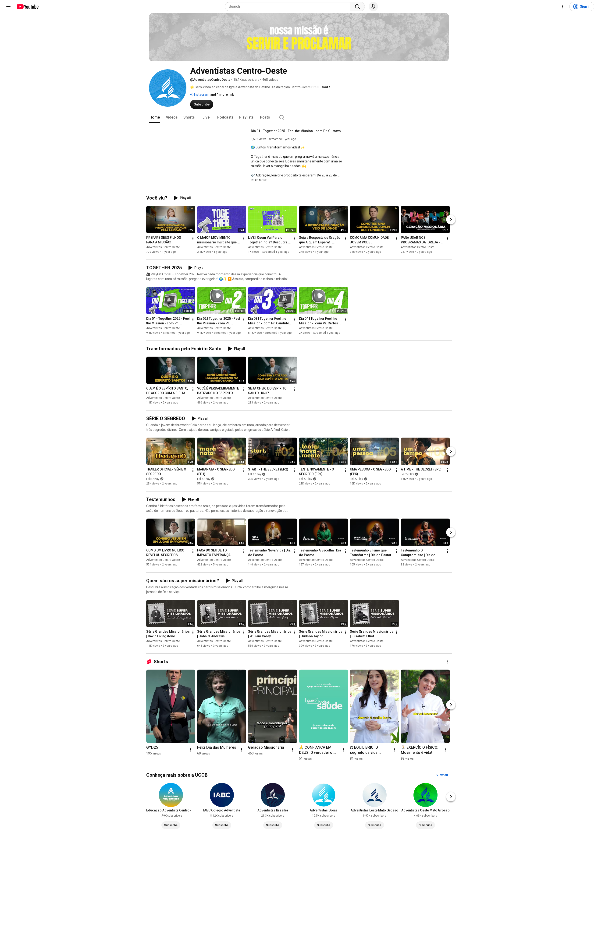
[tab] (154, 117)
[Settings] (563, 6)
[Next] (451, 219)
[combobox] (289, 6)
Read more (259, 180)
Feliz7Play (152, 479)
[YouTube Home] (27, 6)
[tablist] (299, 117)
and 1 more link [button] (222, 94)
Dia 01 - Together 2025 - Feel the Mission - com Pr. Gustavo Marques (298, 131)
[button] (259, 180)
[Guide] (8, 6)
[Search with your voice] (373, 6)
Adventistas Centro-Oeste (163, 247)
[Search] (357, 6)
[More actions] (193, 238)
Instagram (201, 94)
